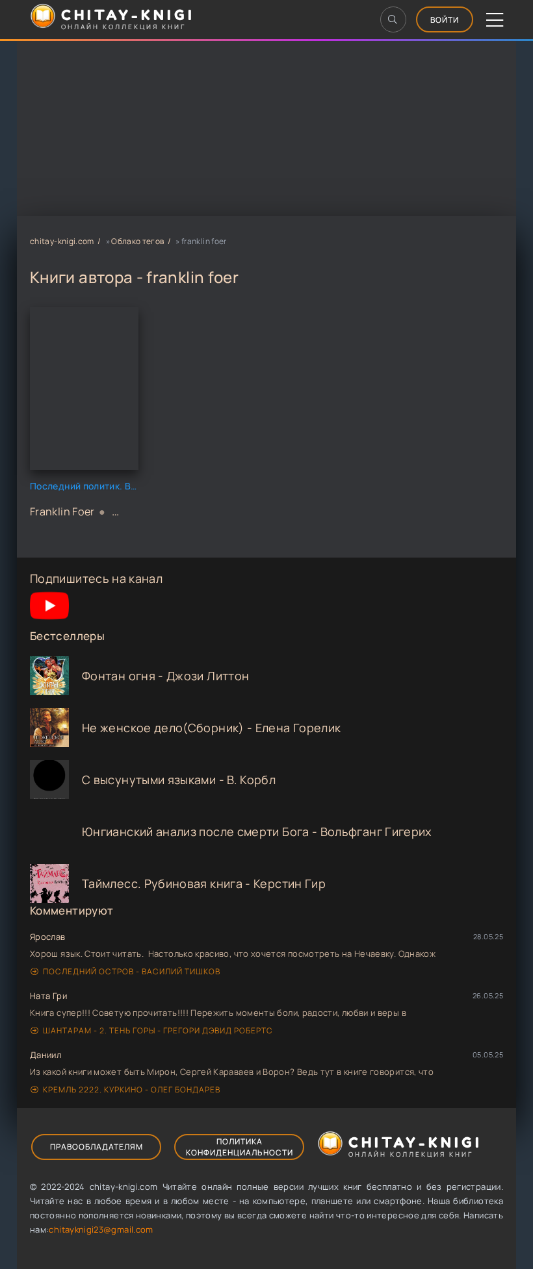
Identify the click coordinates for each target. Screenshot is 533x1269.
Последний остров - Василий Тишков (131, 971)
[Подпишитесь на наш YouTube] (49, 620)
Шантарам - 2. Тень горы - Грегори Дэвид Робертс (158, 1030)
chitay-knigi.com (62, 241)
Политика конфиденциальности (239, 1147)
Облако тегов (137, 241)
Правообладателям (96, 1146)
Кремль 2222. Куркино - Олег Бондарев (131, 1089)
